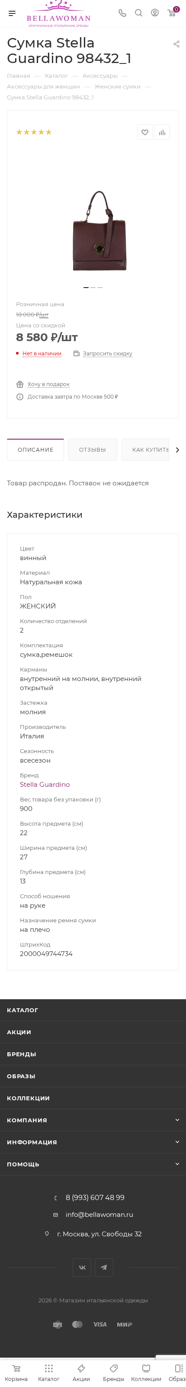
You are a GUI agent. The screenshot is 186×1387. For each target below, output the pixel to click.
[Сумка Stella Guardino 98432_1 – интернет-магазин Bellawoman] (93, 215)
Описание (35, 449)
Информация (32, 1142)
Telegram (104, 1267)
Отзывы (92, 449)
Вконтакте (82, 1267)
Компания (27, 1120)
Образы (21, 1076)
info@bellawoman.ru (99, 1214)
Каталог (22, 1010)
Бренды (21, 1054)
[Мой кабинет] (155, 14)
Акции (19, 1032)
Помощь (23, 1164)
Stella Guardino (45, 784)
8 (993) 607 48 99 (95, 1197)
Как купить (151, 449)
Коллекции (28, 1098)
